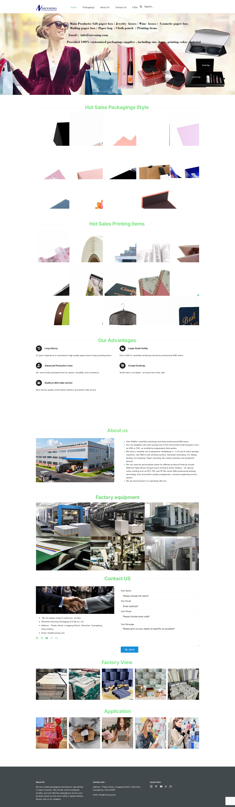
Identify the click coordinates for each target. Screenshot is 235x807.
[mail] (56, 638)
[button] (38, 684)
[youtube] (47, 638)
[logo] (46, 5)
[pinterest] (42, 638)
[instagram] (37, 638)
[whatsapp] (52, 638)
